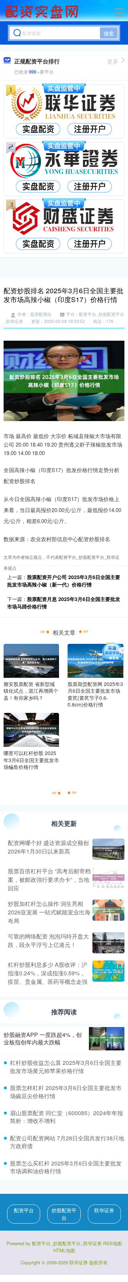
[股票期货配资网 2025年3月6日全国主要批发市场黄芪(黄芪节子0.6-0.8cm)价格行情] (95, 659)
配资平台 (24, 1210)
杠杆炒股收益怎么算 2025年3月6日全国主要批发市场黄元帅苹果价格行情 (66, 1066)
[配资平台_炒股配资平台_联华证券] (42, 12)
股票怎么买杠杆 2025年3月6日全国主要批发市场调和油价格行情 (66, 1167)
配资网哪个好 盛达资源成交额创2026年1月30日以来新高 (48, 847)
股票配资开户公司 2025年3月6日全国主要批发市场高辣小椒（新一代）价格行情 (63, 580)
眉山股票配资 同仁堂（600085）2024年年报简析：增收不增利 (66, 1117)
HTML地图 (64, 1250)
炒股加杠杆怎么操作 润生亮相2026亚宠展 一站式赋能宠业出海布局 (49, 912)
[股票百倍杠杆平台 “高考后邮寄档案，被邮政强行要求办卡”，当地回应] (107, 879)
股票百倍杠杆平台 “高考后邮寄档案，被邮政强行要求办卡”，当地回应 (49, 879)
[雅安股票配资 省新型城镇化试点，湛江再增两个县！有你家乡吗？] (31, 659)
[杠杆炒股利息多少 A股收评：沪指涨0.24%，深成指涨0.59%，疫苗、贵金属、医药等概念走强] (107, 973)
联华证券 (104, 1210)
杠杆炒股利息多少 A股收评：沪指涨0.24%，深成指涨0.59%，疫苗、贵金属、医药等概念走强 (47, 973)
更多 (112, 61)
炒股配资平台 (64, 1214)
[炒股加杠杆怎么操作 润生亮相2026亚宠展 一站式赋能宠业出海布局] (107, 912)
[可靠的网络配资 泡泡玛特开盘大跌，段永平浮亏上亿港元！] (107, 942)
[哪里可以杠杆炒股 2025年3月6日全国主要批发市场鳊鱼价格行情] (31, 729)
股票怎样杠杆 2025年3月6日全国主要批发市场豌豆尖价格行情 (66, 1092)
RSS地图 (112, 1243)
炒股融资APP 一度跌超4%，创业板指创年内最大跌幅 (43, 1038)
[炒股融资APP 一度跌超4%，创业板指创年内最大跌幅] (106, 1039)
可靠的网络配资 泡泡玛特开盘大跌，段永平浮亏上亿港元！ (48, 940)
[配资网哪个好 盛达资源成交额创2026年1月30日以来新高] (107, 849)
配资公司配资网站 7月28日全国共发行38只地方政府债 (67, 1142)
